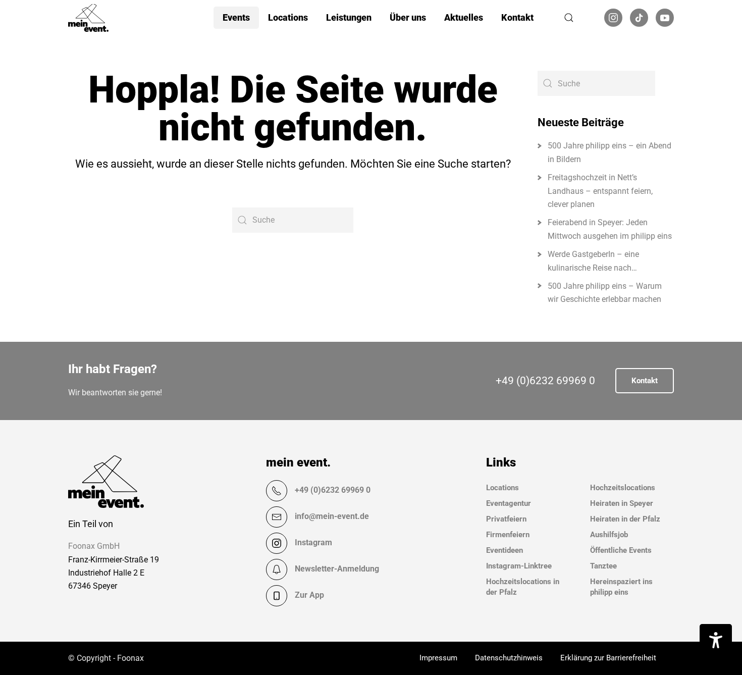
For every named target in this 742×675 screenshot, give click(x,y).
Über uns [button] (408, 17)
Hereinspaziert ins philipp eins (621, 587)
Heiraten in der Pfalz (625, 519)
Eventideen (504, 550)
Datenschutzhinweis (509, 657)
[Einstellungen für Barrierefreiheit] (716, 640)
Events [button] (236, 17)
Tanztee (603, 565)
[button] (569, 17)
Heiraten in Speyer (621, 503)
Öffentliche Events (621, 550)
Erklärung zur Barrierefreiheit (608, 657)
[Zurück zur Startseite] (88, 17)
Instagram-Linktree (519, 565)
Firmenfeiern (507, 534)
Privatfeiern (506, 519)
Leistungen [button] (349, 17)
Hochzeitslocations (622, 487)
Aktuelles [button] (463, 17)
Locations (502, 487)
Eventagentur (508, 503)
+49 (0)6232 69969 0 (545, 381)
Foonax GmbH (94, 546)
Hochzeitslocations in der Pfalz (522, 587)
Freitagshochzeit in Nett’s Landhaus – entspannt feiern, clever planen (600, 191)
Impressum (438, 657)
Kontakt (517, 17)
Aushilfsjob (609, 534)
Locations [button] (288, 17)
